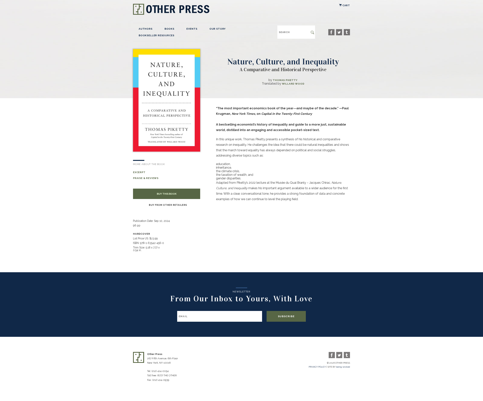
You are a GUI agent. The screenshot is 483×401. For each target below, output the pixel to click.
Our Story (217, 28)
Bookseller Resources (156, 35)
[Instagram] (347, 32)
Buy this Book (167, 193)
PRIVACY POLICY (317, 367)
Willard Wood (293, 83)
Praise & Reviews (145, 178)
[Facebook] (331, 32)
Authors (145, 28)
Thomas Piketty (285, 80)
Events (191, 28)
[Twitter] (339, 32)
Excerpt (139, 172)
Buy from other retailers (168, 205)
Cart (346, 5)
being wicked (343, 367)
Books (169, 28)
